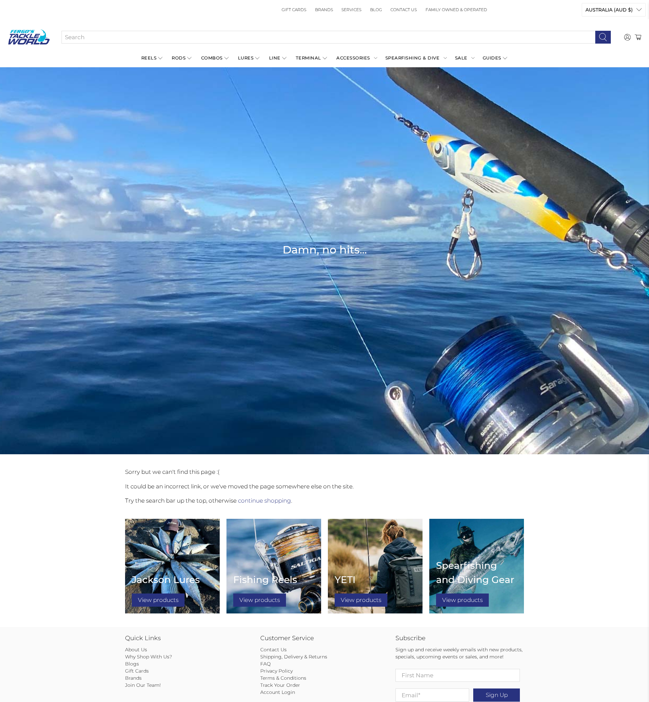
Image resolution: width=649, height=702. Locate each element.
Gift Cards (294, 9)
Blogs (132, 664)
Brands (324, 9)
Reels (149, 57)
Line (275, 57)
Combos (212, 57)
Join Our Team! (143, 685)
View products (158, 600)
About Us (136, 650)
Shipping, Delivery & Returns (293, 657)
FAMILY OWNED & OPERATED (456, 9)
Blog (376, 9)
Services (351, 9)
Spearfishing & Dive (412, 57)
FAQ (265, 664)
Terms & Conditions (283, 678)
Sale (461, 57)
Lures (246, 57)
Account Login (277, 692)
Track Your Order (280, 685)
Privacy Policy (276, 671)
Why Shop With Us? (148, 657)
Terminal (308, 57)
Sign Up (497, 695)
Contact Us (403, 9)
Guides (492, 57)
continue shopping (264, 500)
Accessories (353, 57)
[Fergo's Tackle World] (29, 37)
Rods (179, 57)
